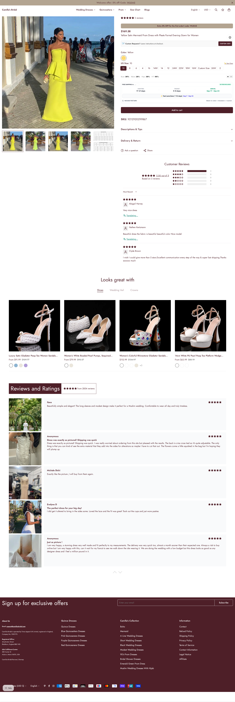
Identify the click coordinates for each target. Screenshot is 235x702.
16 (149, 68)
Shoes (100, 290)
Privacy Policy (185, 640)
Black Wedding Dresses (131, 645)
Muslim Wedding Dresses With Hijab (137, 668)
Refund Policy (185, 631)
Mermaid (124, 631)
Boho (122, 626)
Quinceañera (106, 9)
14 (162, 68)
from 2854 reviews (86, 388)
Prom (121, 9)
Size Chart (135, 9)
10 (123, 68)
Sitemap (21, 659)
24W (174, 68)
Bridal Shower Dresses (130, 659)
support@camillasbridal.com (16, 626)
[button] (229, 10)
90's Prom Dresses (128, 654)
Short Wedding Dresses (131, 640)
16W (194, 68)
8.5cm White (182, 365)
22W (181, 68)
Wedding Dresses (84, 9)
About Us (6, 621)
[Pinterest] (45, 686)
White (11, 365)
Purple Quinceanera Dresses (74, 640)
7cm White (177, 365)
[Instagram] (53, 686)
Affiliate (183, 659)
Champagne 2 (131, 365)
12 (168, 68)
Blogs (147, 9)
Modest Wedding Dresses (131, 649)
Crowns (134, 290)
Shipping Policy (186, 635)
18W (187, 68)
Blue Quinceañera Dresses (73, 631)
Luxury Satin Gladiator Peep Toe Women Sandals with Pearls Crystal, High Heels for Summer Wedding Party (34, 355)
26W (213, 68)
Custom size (203, 68)
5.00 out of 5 (162, 175)
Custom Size (225, 43)
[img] (129, 199)
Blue (16, 365)
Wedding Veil (117, 290)
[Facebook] (49, 686)
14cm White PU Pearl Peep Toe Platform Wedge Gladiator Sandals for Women (198, 355)
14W (155, 68)
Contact (182, 626)
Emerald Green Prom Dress (132, 663)
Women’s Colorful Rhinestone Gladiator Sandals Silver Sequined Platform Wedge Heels (143, 355)
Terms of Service (186, 645)
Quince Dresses (68, 626)
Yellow (123, 58)
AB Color (121, 365)
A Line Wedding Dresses (131, 635)
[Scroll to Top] (230, 687)
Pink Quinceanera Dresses (73, 635)
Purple (25, 365)
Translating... (132, 215)
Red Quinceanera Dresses (73, 645)
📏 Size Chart (228, 63)
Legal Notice (185, 654)
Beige (21, 365)
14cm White (187, 365)
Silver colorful (126, 365)
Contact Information (188, 649)
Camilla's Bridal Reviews (9, 659)
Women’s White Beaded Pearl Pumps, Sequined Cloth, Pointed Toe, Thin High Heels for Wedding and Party (87, 355)
